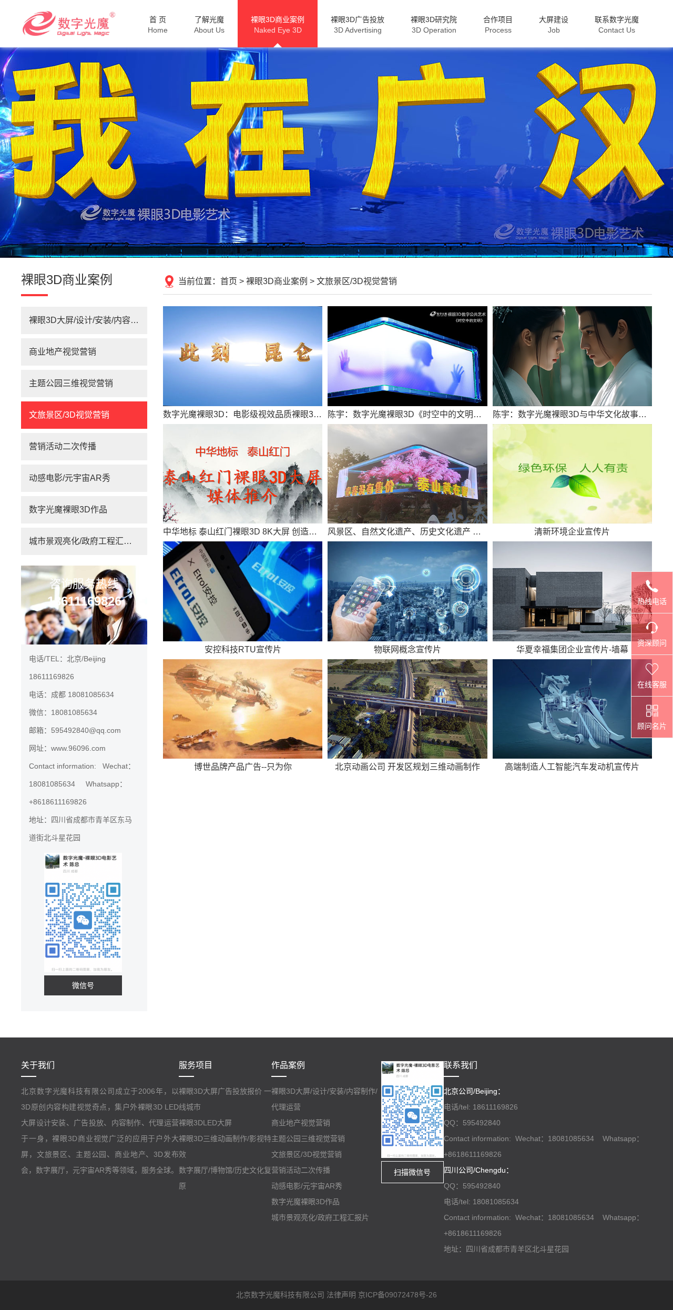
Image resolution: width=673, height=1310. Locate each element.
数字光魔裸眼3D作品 (68, 509)
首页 (228, 281)
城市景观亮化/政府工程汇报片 (84, 541)
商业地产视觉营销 (62, 351)
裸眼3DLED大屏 (205, 1122)
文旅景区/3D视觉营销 (357, 281)
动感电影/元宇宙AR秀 (69, 477)
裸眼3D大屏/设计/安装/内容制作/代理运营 (88, 320)
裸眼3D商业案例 (277, 281)
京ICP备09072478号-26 (397, 1295)
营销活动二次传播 (62, 446)
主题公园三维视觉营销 (71, 383)
